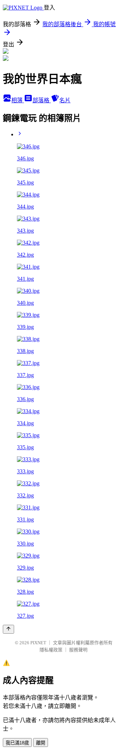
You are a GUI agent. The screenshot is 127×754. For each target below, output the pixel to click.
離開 (40, 743)
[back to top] (8, 629)
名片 (65, 100)
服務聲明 (78, 649)
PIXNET (38, 642)
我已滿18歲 (17, 743)
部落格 (41, 100)
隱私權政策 (51, 649)
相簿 (17, 100)
